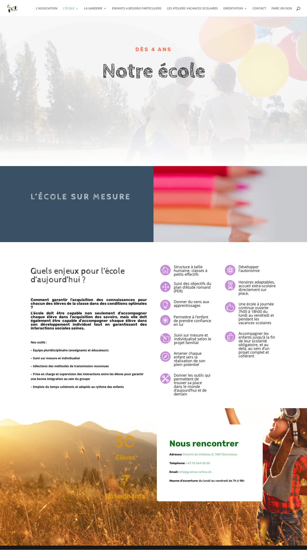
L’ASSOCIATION (46, 8)
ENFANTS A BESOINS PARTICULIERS (136, 8)
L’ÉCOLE (68, 8)
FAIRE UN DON (281, 8)
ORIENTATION (233, 8)
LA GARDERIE (93, 8)
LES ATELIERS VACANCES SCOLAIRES (192, 8)
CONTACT (259, 8)
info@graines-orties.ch (195, 472)
